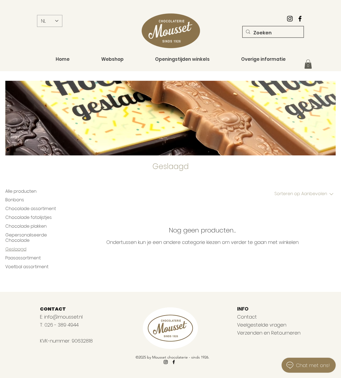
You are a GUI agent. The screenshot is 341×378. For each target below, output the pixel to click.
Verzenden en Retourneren (269, 332)
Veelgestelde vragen (261, 324)
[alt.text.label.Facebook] (300, 18)
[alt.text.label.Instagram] (290, 18)
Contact (247, 316)
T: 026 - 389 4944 (60, 324)
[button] (308, 64)
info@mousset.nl (63, 316)
